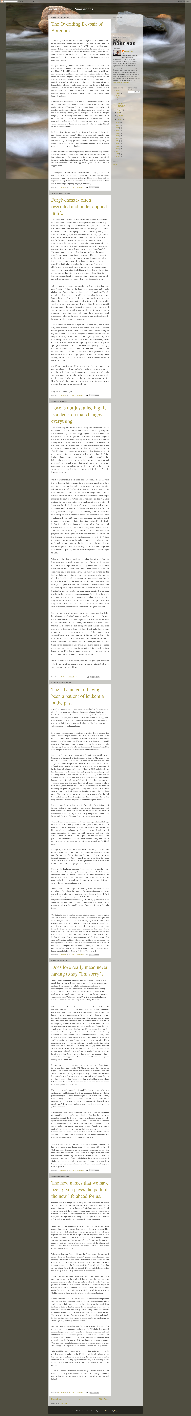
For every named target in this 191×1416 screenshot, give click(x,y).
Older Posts (104, 1399)
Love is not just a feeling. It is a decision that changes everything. (78, 414)
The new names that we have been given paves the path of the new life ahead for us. (80, 1189)
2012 (117, 148)
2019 (117, 130)
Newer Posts (56, 1399)
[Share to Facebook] (96, 187)
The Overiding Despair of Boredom (121, 104)
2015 (117, 141)
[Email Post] (86, 187)
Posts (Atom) (64, 1403)
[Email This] (90, 187)
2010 (117, 154)
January (120, 119)
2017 (117, 135)
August (119, 110)
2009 (117, 156)
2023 (117, 95)
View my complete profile (121, 82)
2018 (117, 133)
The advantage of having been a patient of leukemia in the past (77, 696)
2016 (117, 138)
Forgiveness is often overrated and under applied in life (79, 206)
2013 (117, 146)
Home (80, 1399)
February (120, 115)
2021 (117, 125)
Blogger (116, 1411)
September (120, 98)
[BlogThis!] (92, 187)
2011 (117, 151)
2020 (117, 128)
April (118, 112)
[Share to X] (94, 187)
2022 (117, 122)
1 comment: (80, 1392)
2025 (117, 90)
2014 (117, 143)
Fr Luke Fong (129, 51)
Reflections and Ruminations (70, 9)
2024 (117, 93)
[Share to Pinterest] (98, 187)
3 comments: (80, 677)
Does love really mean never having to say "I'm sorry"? (79, 970)
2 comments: (80, 187)
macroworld (102, 1411)
